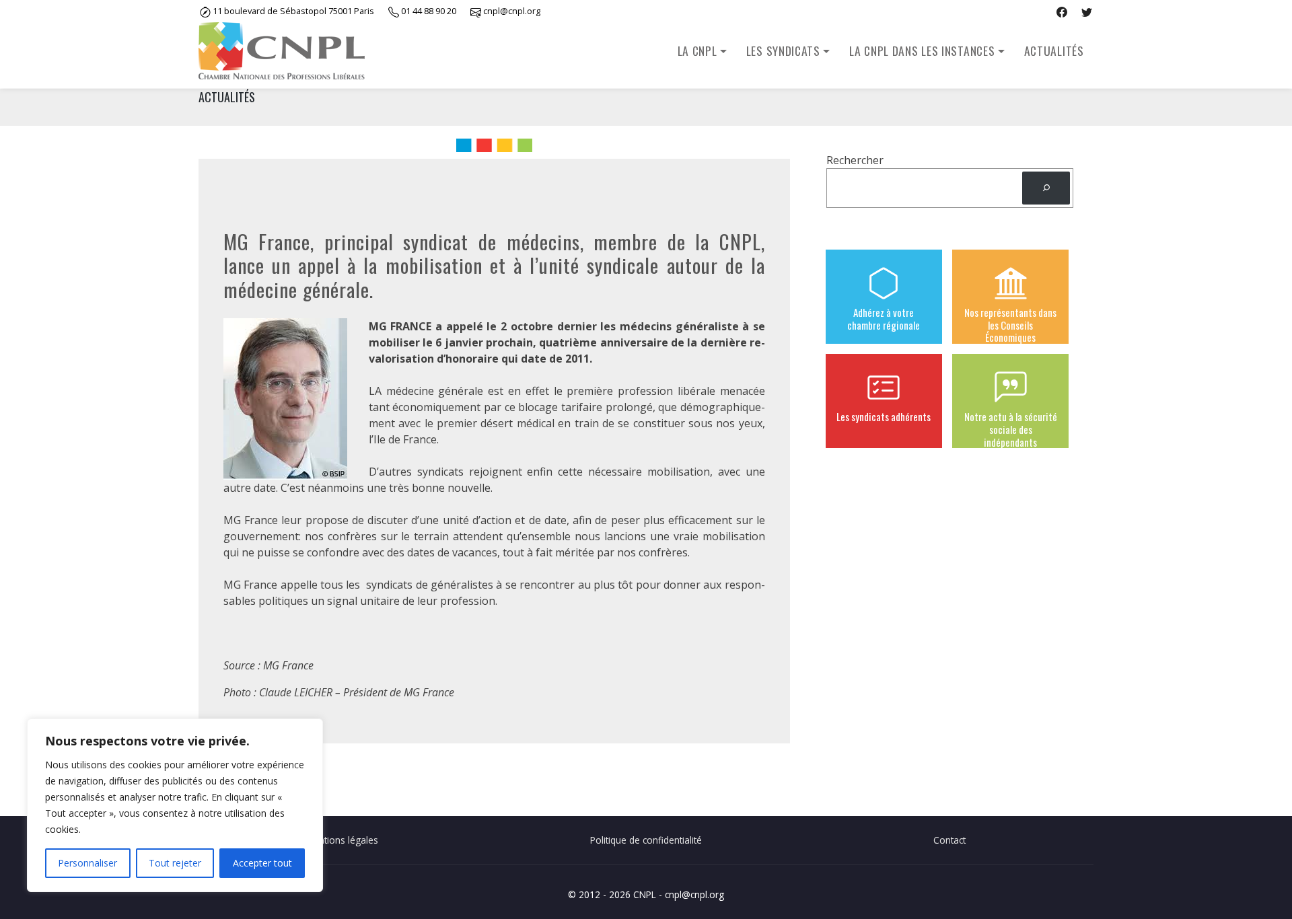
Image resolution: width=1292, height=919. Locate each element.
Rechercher (855, 160)
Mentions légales (342, 840)
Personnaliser (87, 862)
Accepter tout (262, 862)
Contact (949, 840)
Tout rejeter (175, 862)
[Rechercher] (1046, 188)
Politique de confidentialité (646, 840)
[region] (175, 805)
